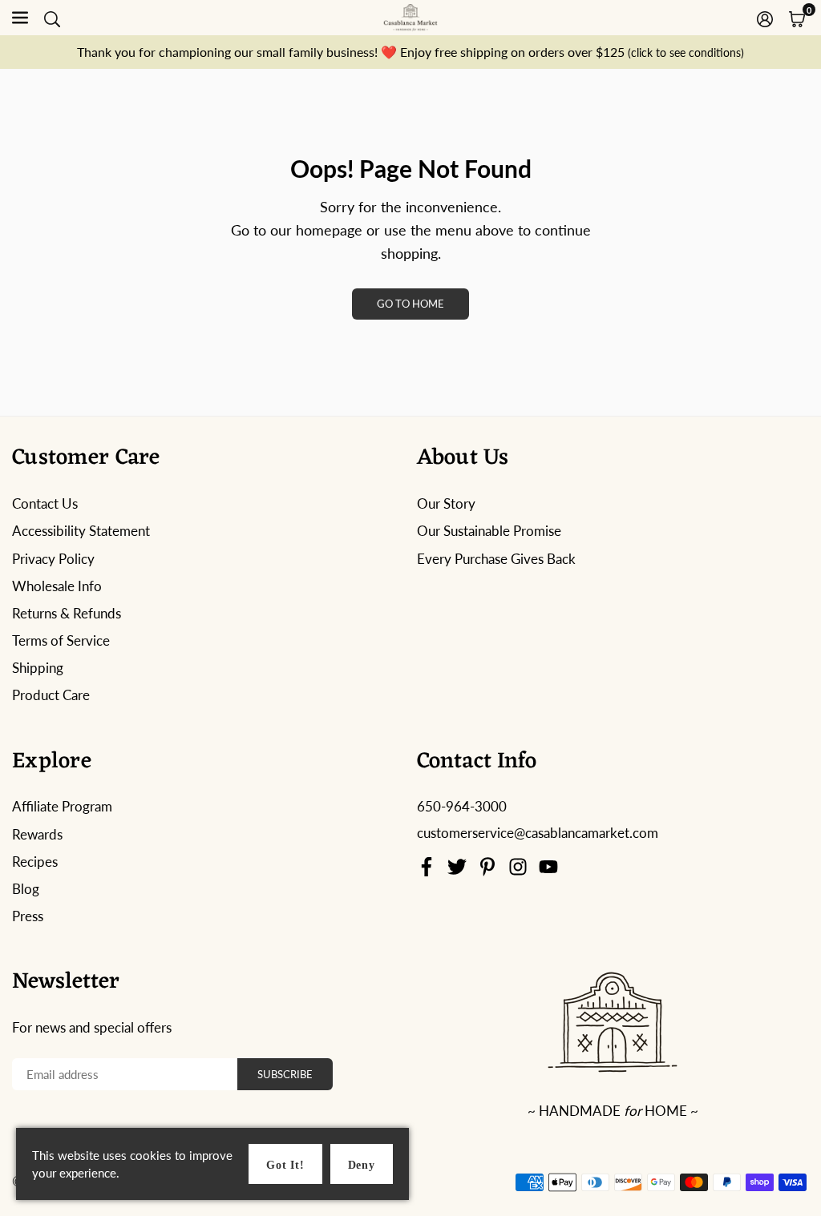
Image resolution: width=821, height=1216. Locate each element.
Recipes (35, 861)
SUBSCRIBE (285, 1074)
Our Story (446, 503)
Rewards (37, 834)
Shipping (37, 667)
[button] (797, 17)
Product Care (51, 695)
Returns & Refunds (66, 613)
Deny (361, 1165)
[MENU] (20, 18)
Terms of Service (61, 640)
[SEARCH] (52, 17)
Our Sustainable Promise (489, 530)
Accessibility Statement (81, 530)
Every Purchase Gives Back (496, 558)
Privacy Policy (53, 558)
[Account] (765, 17)
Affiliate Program (62, 806)
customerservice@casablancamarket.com (537, 833)
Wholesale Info (57, 586)
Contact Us (45, 503)
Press (27, 916)
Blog (25, 888)
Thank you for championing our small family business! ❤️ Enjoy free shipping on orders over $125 (410, 51)
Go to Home (410, 303)
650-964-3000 (462, 806)
